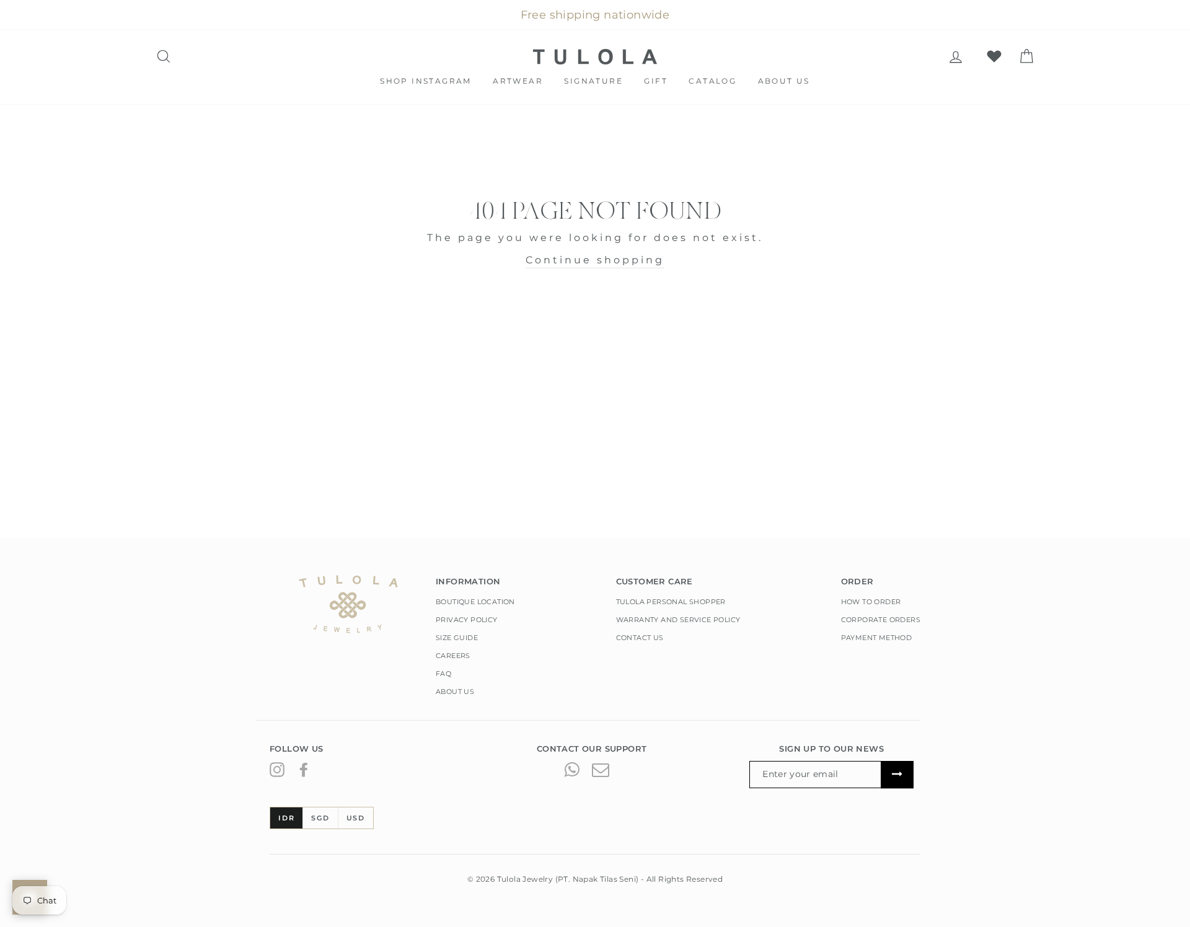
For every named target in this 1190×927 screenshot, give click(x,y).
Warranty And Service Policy (678, 619)
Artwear (518, 81)
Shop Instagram (426, 81)
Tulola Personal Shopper (671, 601)
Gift (656, 81)
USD (355, 818)
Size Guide (457, 637)
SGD (320, 818)
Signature (593, 81)
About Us (784, 81)
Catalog (712, 81)
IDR (286, 818)
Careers (453, 655)
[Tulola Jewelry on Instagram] (277, 769)
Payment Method (876, 637)
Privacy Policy (467, 619)
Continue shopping (595, 260)
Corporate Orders (880, 619)
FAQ (443, 673)
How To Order (871, 601)
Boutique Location (475, 601)
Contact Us (640, 637)
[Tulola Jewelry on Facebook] (303, 769)
